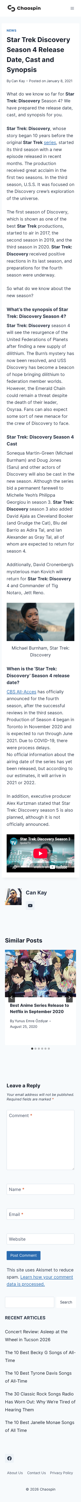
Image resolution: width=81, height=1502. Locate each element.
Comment (20, 1115)
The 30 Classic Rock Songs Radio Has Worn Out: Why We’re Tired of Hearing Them (40, 1401)
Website (17, 1239)
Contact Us (36, 1473)
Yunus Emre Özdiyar (31, 1021)
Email (16, 1214)
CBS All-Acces (21, 691)
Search (66, 1302)
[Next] (69, 997)
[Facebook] (9, 1458)
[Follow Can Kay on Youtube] (30, 905)
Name (17, 1189)
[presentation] (40, 973)
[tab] (32, 1049)
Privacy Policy (61, 1473)
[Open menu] (72, 8)
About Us (15, 1473)
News (12, 30)
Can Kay (18, 81)
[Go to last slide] (11, 997)
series (50, 142)
